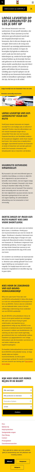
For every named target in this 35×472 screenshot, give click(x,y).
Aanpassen (23, 461)
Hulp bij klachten (7, 429)
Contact (4, 438)
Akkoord (9, 461)
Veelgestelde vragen (9, 432)
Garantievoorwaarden (9, 443)
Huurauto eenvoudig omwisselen (11, 93)
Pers (3, 424)
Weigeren (17, 467)
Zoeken (17, 412)
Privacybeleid (6, 441)
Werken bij (5, 427)
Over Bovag (6, 435)
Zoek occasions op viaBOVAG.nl (14, 9)
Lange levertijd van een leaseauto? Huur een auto (17, 88)
